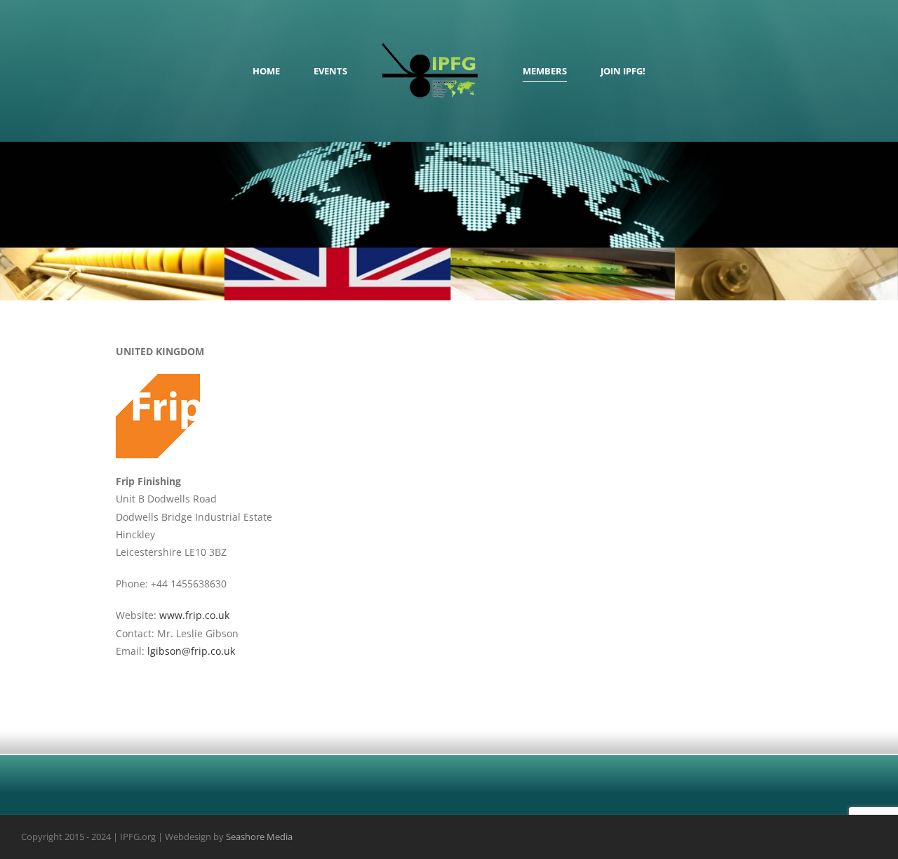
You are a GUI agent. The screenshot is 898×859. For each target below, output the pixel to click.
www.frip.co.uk (194, 615)
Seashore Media (259, 836)
